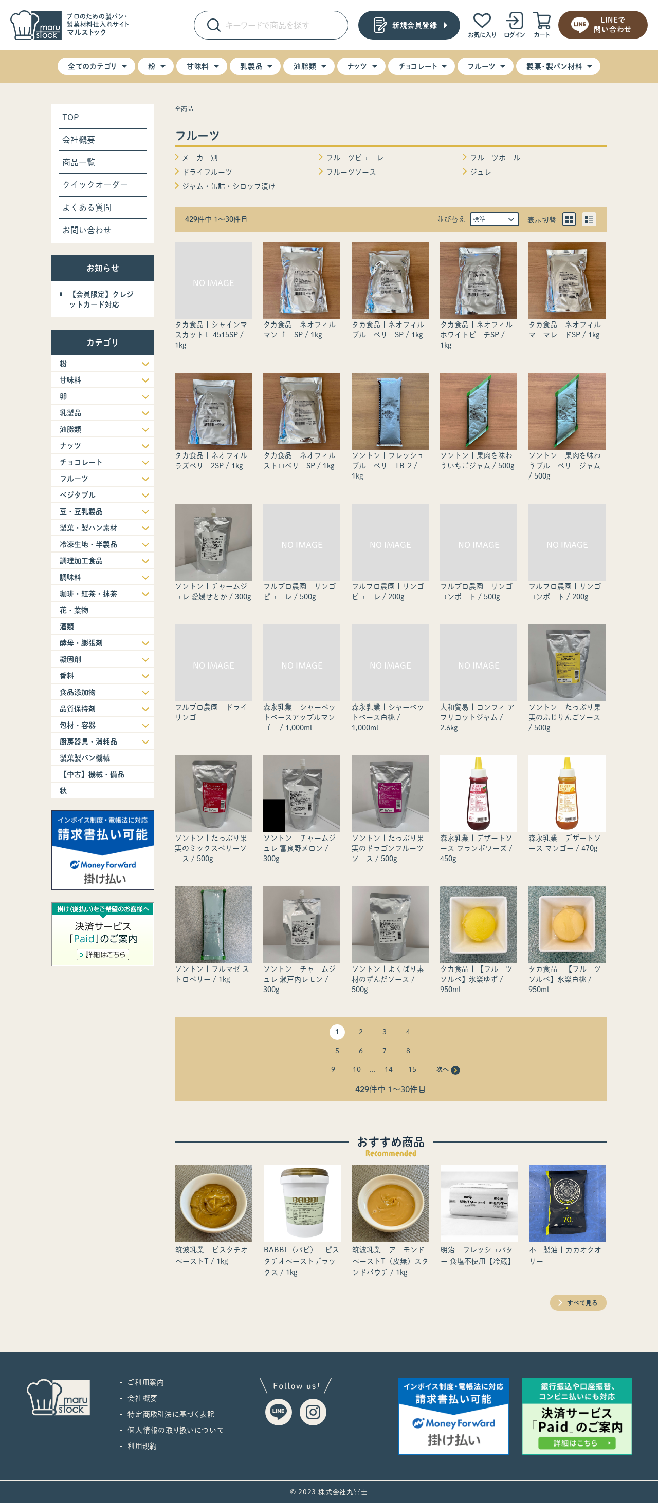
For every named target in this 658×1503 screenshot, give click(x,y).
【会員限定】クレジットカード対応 (101, 299)
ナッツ (358, 66)
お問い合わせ (87, 230)
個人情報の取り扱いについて (175, 1430)
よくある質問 (87, 207)
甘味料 (198, 66)
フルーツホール (495, 157)
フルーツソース (351, 172)
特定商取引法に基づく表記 (171, 1414)
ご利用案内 (145, 1382)
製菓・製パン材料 (554, 66)
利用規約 (142, 1446)
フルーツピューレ (354, 157)
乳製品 (251, 66)
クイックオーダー (95, 185)
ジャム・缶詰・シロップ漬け (229, 186)
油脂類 (305, 66)
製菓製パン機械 (85, 758)
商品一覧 (78, 162)
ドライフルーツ (207, 172)
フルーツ (482, 66)
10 (357, 1069)
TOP (70, 117)
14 (389, 1069)
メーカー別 (200, 157)
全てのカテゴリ (92, 66)
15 (412, 1069)
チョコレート (417, 66)
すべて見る (582, 1303)
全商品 (184, 109)
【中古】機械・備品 (92, 774)
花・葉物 (74, 610)
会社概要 (78, 140)
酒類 (67, 626)
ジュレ (480, 172)
